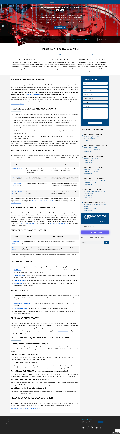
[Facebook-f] (83, 427)
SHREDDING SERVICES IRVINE (92, 189)
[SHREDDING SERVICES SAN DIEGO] (82, 167)
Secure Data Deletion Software (92, 59)
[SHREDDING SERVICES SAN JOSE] (82, 157)
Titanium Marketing (36, 431)
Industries (60, 2)
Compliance (69, 2)
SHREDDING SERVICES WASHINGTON (95, 202)
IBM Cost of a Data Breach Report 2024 (42, 201)
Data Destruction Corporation (11, 431)
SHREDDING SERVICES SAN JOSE (93, 156)
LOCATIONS (78, 2)
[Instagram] (101, 427)
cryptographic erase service (28, 223)
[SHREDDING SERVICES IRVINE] (82, 189)
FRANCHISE (92, 2)
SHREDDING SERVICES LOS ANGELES (94, 178)
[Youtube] (92, 427)
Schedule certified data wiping (20, 408)
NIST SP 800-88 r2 (17, 169)
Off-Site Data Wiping (60, 59)
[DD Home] (13, 2)
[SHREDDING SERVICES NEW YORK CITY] (82, 146)
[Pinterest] (96, 427)
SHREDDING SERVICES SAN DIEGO (94, 167)
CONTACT (98, 2)
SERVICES (52, 2)
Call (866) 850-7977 (35, 408)
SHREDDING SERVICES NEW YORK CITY (95, 145)
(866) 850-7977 (109, 2)
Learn (86, 2)
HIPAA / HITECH (16, 177)
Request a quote (63, 331)
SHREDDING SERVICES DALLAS (93, 134)
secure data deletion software (59, 223)
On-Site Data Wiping (27, 59)
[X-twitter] (88, 427)
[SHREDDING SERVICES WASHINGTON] (82, 202)
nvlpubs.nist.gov (16, 203)
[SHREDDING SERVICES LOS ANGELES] (82, 178)
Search (106, 242)
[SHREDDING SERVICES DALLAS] (82, 135)
